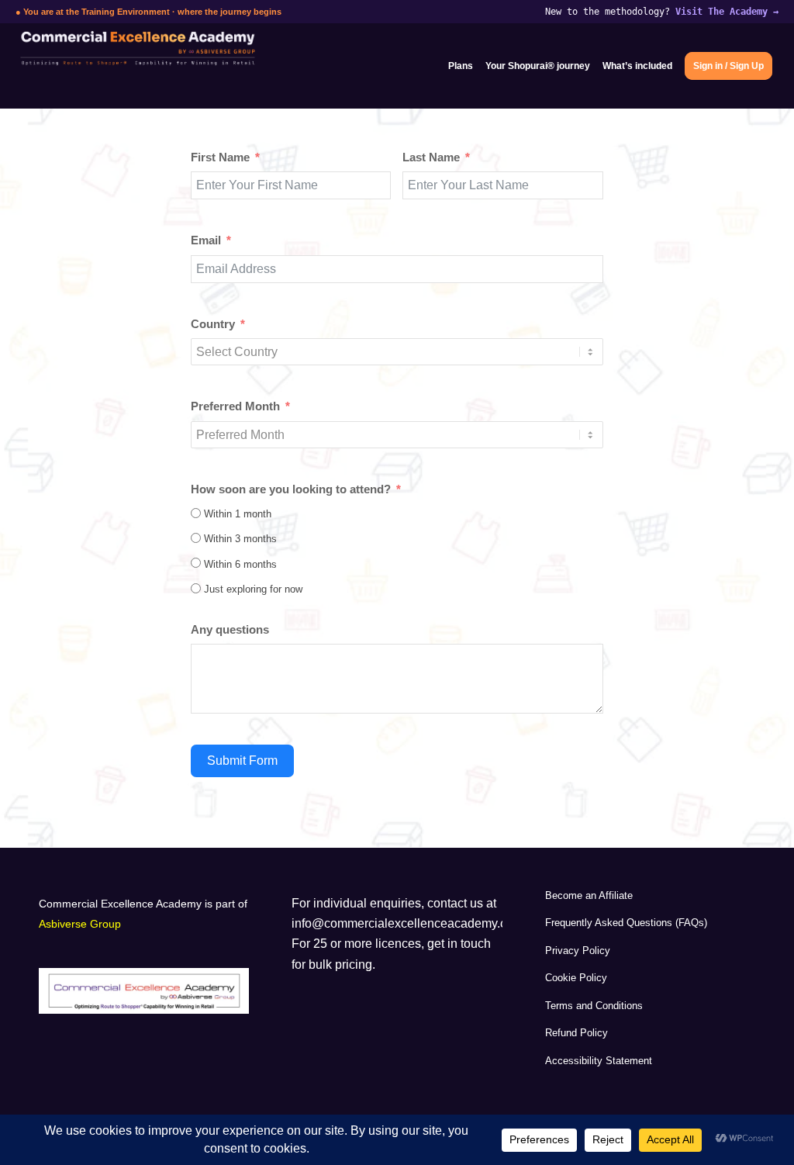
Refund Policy (576, 1033)
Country (213, 324)
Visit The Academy (726, 11)
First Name (220, 157)
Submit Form (242, 760)
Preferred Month (235, 406)
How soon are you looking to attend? (291, 489)
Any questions (230, 630)
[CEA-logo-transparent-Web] (138, 66)
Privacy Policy (577, 950)
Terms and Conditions (594, 1005)
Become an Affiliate (589, 895)
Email (206, 240)
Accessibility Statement (598, 1060)
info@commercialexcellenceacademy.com (407, 923)
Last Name (431, 157)
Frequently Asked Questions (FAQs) (626, 922)
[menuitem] (460, 66)
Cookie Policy (576, 978)
